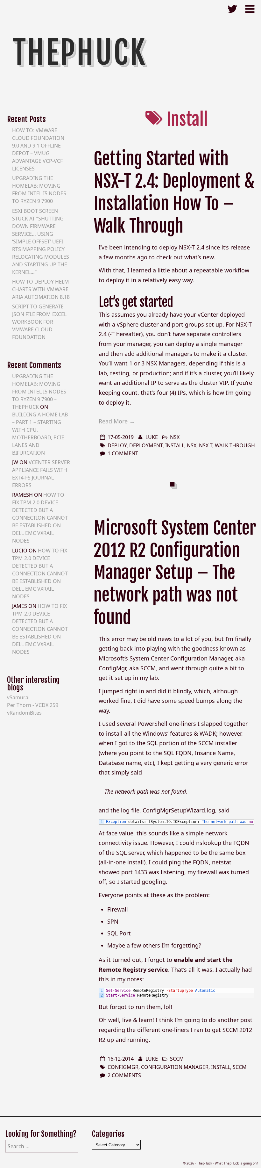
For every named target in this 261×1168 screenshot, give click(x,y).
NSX (175, 437)
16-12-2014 (121, 1058)
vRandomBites (24, 712)
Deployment (146, 445)
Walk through (235, 445)
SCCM (177, 1058)
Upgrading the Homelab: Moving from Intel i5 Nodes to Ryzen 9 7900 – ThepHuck (39, 391)
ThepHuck (80, 52)
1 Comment (123, 453)
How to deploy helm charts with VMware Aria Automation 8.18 (41, 289)
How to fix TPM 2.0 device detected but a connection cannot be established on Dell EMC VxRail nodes (40, 517)
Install (174, 445)
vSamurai (18, 697)
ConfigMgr (123, 1067)
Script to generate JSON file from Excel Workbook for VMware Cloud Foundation (39, 322)
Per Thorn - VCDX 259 (32, 705)
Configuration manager (174, 1067)
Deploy (117, 445)
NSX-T (205, 445)
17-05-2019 (121, 437)
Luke (151, 437)
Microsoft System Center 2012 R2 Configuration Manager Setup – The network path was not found (175, 572)
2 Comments (124, 1075)
